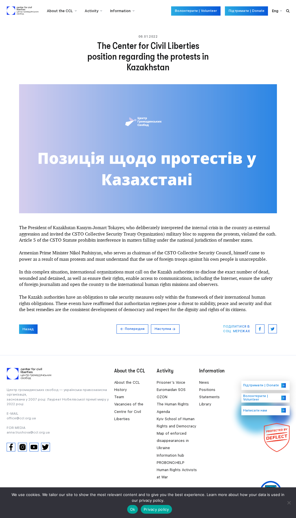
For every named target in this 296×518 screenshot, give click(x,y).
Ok (132, 509)
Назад (28, 329)
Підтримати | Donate (246, 11)
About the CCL (127, 382)
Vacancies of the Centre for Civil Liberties (128, 411)
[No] (289, 503)
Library (205, 404)
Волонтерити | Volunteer (196, 11)
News (204, 382)
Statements (209, 397)
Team (119, 397)
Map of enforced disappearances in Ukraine (173, 440)
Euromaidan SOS (171, 389)
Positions (207, 389)
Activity (92, 11)
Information (120, 11)
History (120, 389)
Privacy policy (156, 509)
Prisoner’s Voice (171, 382)
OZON (162, 397)
